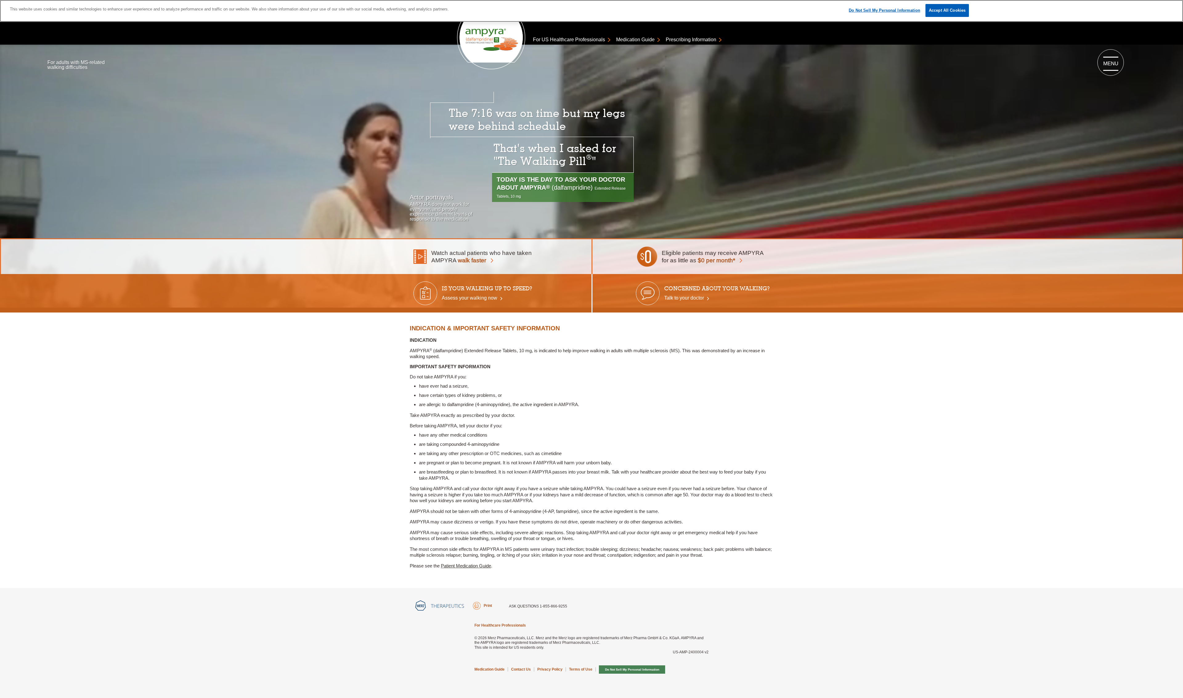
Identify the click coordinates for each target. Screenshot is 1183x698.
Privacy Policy (550, 669)
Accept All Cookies (947, 10)
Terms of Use (580, 669)
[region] (591, 11)
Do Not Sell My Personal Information (632, 669)
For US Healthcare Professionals (569, 39)
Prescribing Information (691, 39)
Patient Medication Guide (466, 565)
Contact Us (521, 669)
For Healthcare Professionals (500, 625)
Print (488, 605)
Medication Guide (635, 39)
